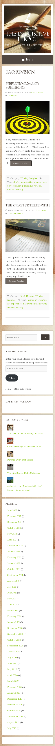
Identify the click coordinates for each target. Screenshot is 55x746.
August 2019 (13, 722)
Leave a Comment (16, 213)
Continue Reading (22, 164)
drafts (16, 182)
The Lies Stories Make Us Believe (23, 473)
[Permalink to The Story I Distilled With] (28, 235)
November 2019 (14, 704)
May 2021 (11, 598)
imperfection (26, 182)
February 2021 (14, 616)
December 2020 (15, 628)
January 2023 (13, 551)
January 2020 (13, 692)
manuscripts (40, 182)
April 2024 (12, 539)
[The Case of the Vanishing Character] (10, 429)
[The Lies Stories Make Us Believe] (10, 469)
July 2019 (11, 728)
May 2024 (12, 533)
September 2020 (15, 645)
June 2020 (12, 663)
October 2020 (14, 639)
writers (11, 189)
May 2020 (12, 669)
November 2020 (15, 634)
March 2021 (12, 610)
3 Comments (13, 95)
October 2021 (13, 569)
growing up (41, 299)
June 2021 (12, 592)
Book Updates (27, 296)
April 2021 (12, 604)
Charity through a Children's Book (24, 446)
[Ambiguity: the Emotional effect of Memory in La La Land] (10, 482)
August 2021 (13, 581)
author (31, 299)
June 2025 (12, 510)
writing (19, 189)
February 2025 (14, 516)
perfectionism (14, 185)
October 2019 (13, 710)
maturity (42, 303)
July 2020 (12, 657)
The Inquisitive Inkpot (28, 36)
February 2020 (14, 687)
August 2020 (13, 651)
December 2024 (14, 522)
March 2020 (13, 681)
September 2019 (15, 716)
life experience (14, 303)
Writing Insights (28, 178)
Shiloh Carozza (37, 92)
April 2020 (12, 675)
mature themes (30, 303)
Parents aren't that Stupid (20, 459)
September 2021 (15, 575)
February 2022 (14, 557)
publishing (27, 185)
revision (38, 185)
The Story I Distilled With (28, 205)
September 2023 (15, 545)
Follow (12, 378)
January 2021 (13, 622)
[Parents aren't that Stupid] (10, 456)
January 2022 (13, 563)
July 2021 (11, 586)
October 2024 (14, 528)
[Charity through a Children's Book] (10, 443)
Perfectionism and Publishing (22, 85)
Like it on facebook (18, 401)
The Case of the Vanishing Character (25, 433)
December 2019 (14, 698)
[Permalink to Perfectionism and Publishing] (28, 117)
